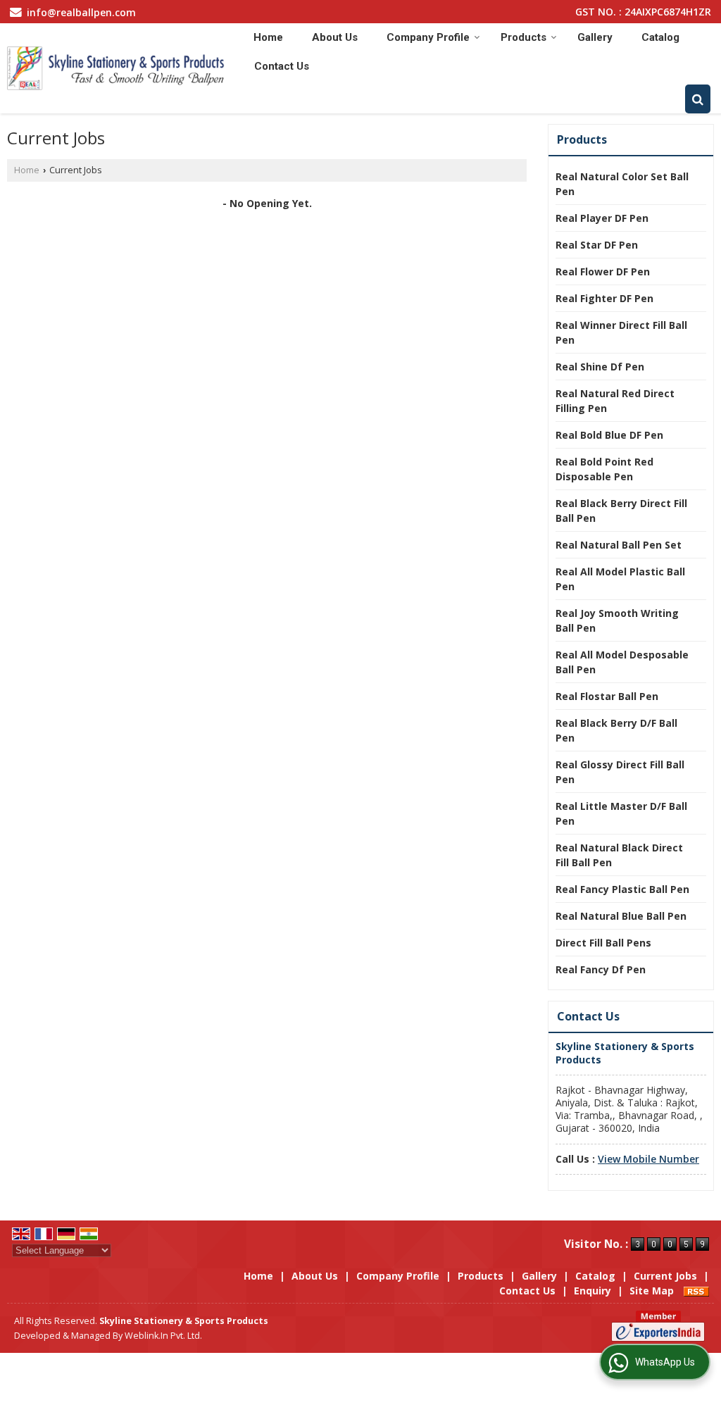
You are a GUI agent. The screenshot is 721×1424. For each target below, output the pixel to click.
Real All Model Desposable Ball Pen (622, 662)
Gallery (595, 37)
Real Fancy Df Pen (601, 969)
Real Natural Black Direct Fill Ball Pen (619, 855)
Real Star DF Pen (597, 244)
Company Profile (428, 37)
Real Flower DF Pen (603, 271)
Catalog (660, 37)
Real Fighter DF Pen (604, 298)
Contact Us (281, 66)
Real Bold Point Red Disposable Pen (604, 469)
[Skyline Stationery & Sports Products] (116, 68)
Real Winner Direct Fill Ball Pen (621, 332)
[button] (648, 1159)
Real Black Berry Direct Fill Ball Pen (621, 510)
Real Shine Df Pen (600, 366)
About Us (335, 37)
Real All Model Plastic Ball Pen (620, 579)
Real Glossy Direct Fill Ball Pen (620, 772)
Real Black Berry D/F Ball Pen (616, 730)
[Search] (697, 99)
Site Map (651, 1290)
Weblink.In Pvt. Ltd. (163, 1336)
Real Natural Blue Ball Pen (621, 916)
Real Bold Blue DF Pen (609, 435)
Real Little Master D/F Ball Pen (621, 813)
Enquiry (592, 1290)
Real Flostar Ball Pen (607, 696)
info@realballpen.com (81, 12)
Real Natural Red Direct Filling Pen (615, 401)
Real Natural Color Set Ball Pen (622, 184)
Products (523, 37)
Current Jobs (665, 1275)
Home (268, 37)
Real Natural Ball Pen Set (619, 544)
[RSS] (696, 1290)
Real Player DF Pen (602, 218)
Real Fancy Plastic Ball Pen (622, 889)
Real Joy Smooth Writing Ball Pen (617, 620)
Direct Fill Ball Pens (603, 942)
